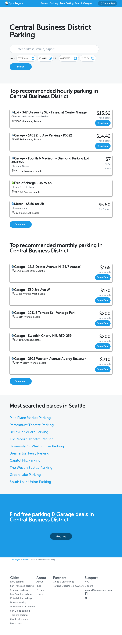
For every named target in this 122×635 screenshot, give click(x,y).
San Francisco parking (22, 586)
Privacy (40, 590)
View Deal (102, 123)
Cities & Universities (63, 581)
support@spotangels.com (98, 590)
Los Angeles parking (21, 594)
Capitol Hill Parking (25, 461)
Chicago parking (19, 590)
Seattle (25, 559)
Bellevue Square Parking (29, 432)
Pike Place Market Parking (30, 418)
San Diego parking (20, 610)
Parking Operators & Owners (68, 586)
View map (20, 224)
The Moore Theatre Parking (32, 439)
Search (20, 66)
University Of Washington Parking (37, 446)
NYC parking (17, 581)
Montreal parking (19, 619)
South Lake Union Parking (30, 482)
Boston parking (18, 602)
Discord (89, 586)
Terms (39, 594)
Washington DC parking (22, 606)
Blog (38, 586)
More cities (16, 623)
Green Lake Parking (25, 475)
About (39, 581)
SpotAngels (15, 559)
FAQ (87, 581)
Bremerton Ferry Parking (29, 453)
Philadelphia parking (21, 598)
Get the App (109, 3)
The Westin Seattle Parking (31, 468)
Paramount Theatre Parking (32, 425)
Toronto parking (19, 615)
